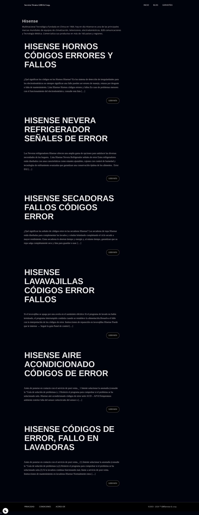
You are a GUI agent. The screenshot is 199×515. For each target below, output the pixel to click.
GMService (165, 506)
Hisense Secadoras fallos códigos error (69, 207)
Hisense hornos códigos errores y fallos (68, 55)
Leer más (113, 101)
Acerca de (60, 506)
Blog (155, 5)
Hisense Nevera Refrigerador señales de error (66, 129)
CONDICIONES (45, 506)
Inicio (146, 5)
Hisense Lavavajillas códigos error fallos (59, 286)
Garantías (167, 5)
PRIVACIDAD (29, 506)
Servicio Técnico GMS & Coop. (37, 5)
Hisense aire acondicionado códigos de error (66, 364)
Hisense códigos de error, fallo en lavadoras (69, 438)
